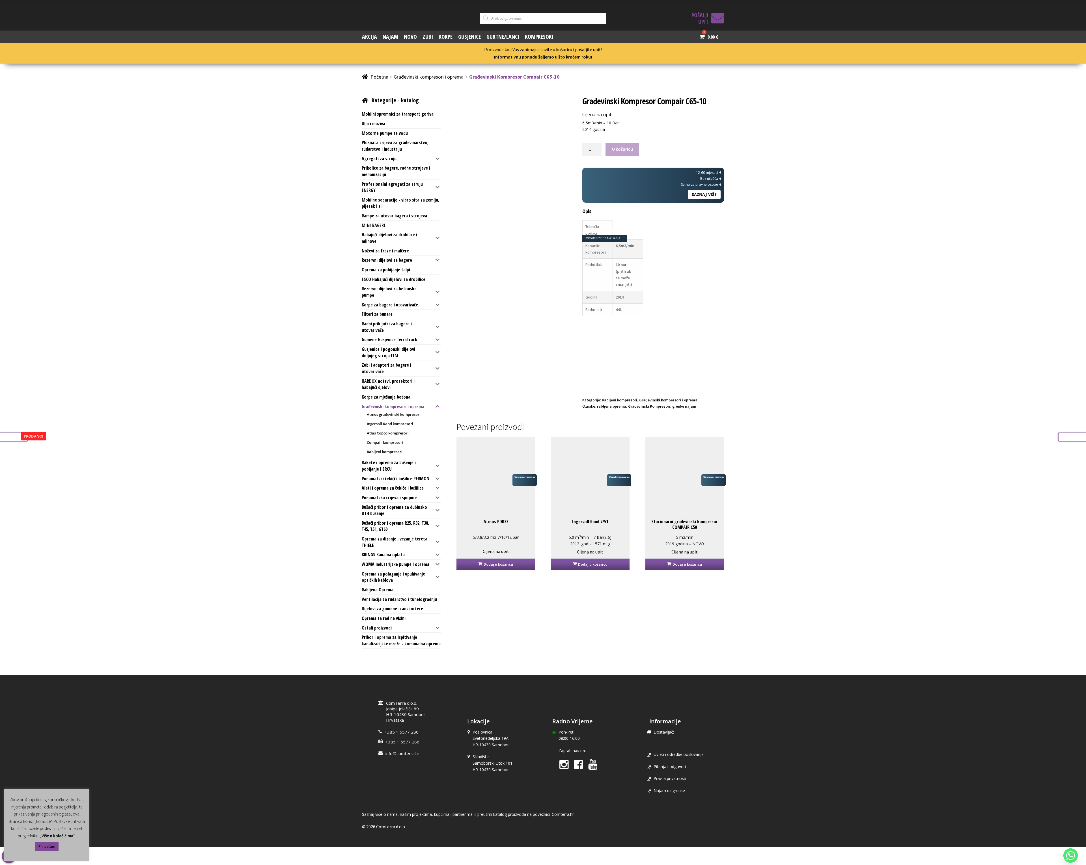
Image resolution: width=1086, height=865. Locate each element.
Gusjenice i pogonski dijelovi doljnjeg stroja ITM (388, 352)
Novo (410, 36)
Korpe (446, 36)
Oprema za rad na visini (384, 618)
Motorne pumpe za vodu (385, 133)
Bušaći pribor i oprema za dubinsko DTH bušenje (394, 510)
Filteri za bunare (377, 314)
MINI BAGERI (373, 225)
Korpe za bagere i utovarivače (390, 305)
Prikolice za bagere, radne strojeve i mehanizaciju (396, 171)
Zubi (428, 36)
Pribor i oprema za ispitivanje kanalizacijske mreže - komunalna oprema (401, 640)
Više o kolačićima (57, 835)
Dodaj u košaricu (498, 564)
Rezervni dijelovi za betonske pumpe (389, 292)
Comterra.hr (563, 814)
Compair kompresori (385, 442)
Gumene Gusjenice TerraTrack (389, 339)
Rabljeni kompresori (619, 400)
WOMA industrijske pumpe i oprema (395, 564)
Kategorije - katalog (395, 100)
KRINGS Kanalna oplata (383, 555)
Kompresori (539, 36)
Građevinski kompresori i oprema (429, 76)
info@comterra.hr (402, 753)
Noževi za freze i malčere (385, 251)
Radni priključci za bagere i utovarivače (387, 327)
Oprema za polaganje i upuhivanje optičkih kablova (393, 577)
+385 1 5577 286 (402, 732)
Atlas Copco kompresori (388, 433)
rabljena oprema (611, 406)
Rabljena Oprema (377, 590)
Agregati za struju (379, 158)
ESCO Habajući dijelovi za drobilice (393, 279)
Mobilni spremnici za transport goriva (398, 114)
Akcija (369, 36)
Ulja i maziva (373, 123)
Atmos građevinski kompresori (394, 414)
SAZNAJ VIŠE (704, 194)
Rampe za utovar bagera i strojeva (394, 216)
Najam (390, 36)
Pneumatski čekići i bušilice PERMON (395, 478)
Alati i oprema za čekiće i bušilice (393, 488)
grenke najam (684, 406)
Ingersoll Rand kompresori (390, 423)
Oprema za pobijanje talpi (386, 270)
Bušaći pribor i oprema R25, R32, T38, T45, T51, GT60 (395, 526)
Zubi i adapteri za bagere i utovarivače (386, 368)
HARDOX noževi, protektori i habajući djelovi (388, 384)
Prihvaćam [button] (46, 846)
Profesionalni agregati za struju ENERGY (392, 187)
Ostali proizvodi (377, 628)
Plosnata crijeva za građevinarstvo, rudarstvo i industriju (395, 145)
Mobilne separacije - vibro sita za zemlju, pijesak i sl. (400, 203)
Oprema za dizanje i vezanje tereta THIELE (394, 542)
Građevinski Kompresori (649, 406)
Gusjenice (469, 36)
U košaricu (622, 149)
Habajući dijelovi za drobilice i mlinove (389, 238)
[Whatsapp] (1070, 855)
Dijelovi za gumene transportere (392, 609)
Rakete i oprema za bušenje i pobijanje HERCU (389, 465)
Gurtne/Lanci (502, 36)
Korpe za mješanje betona (386, 397)
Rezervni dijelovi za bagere (387, 260)
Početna (379, 76)
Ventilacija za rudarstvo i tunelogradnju (399, 599)
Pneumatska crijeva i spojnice (389, 497)
